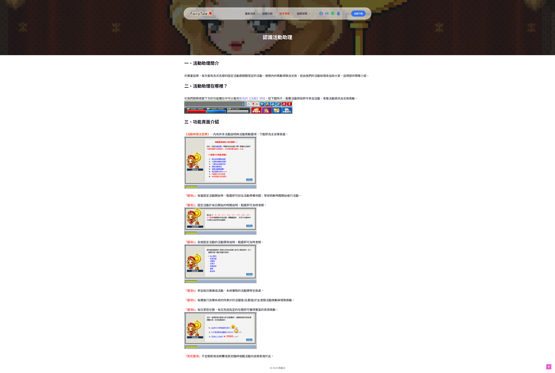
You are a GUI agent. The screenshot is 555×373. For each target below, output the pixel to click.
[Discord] (327, 13)
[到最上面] (548, 366)
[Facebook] (321, 13)
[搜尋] (347, 13)
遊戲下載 (358, 13)
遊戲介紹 (267, 13)
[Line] (332, 13)
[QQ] (338, 13)
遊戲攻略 (302, 13)
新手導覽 (285, 13)
